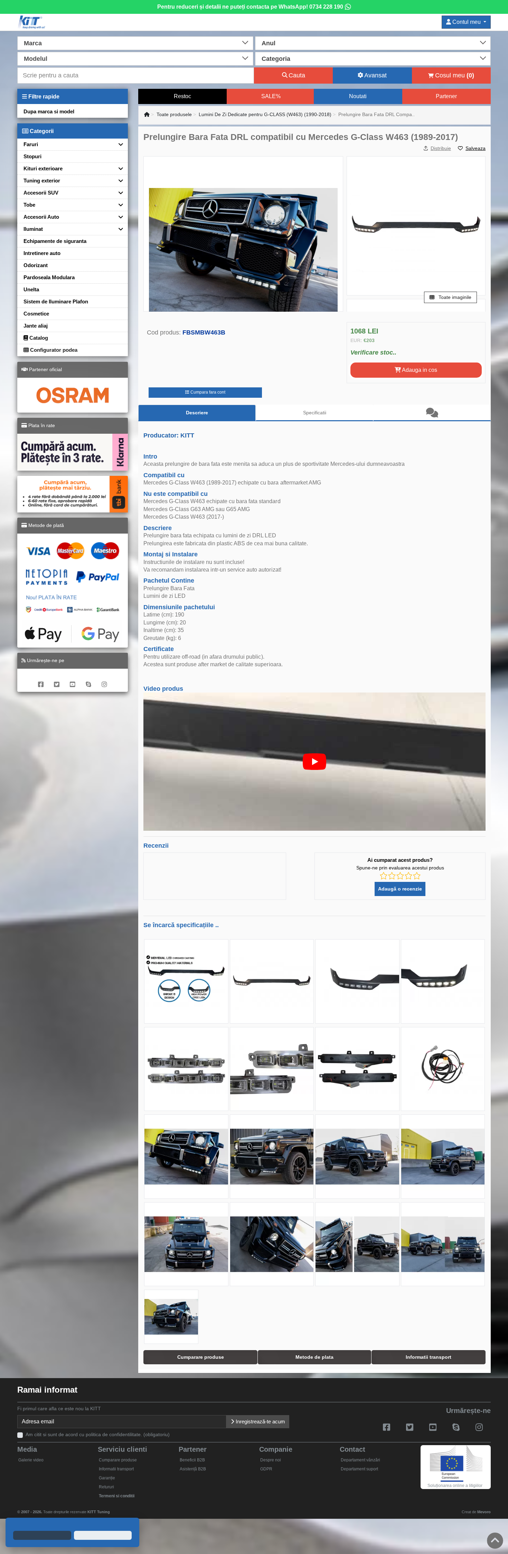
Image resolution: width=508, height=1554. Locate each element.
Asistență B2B (193, 1469)
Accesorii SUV (40, 193)
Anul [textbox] (268, 43)
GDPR (266, 1469)
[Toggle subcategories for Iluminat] (118, 229)
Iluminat (33, 229)
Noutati (358, 96)
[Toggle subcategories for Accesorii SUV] (118, 193)
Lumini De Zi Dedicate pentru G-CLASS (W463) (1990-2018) (265, 114)
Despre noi (270, 1460)
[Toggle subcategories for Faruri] (118, 144)
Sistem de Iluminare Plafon (55, 301)
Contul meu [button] (466, 22)
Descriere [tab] (197, 412)
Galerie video (31, 1460)
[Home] (147, 114)
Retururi (106, 1487)
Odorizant (35, 265)
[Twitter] (57, 680)
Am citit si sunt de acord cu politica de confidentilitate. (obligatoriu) (98, 1434)
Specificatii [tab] (314, 412)
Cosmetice (36, 314)
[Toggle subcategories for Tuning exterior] (118, 180)
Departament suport (359, 1469)
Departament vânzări (360, 1460)
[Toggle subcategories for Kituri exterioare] (118, 168)
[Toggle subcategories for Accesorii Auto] (118, 217)
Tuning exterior (41, 180)
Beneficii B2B (192, 1460)
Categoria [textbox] (276, 58)
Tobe (29, 205)
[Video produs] (314, 761)
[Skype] (88, 680)
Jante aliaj (35, 326)
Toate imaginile (454, 297)
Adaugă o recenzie (400, 889)
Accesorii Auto (41, 217)
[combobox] (135, 42)
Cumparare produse (118, 1460)
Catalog (38, 338)
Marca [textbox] (33, 43)
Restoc (182, 96)
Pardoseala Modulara (49, 277)
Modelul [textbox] (35, 58)
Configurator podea (53, 350)
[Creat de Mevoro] (111, 1508)
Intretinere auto (41, 253)
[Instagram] (104, 680)
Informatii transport (116, 1469)
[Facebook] (41, 680)
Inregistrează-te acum (259, 1421)
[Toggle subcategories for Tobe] (118, 205)
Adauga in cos (419, 370)
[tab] (432, 413)
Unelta (31, 289)
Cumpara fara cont (207, 392)
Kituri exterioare (43, 168)
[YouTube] (73, 680)
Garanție (107, 1478)
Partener (446, 96)
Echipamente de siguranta (54, 241)
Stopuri (32, 156)
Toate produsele (174, 114)
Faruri (30, 144)
